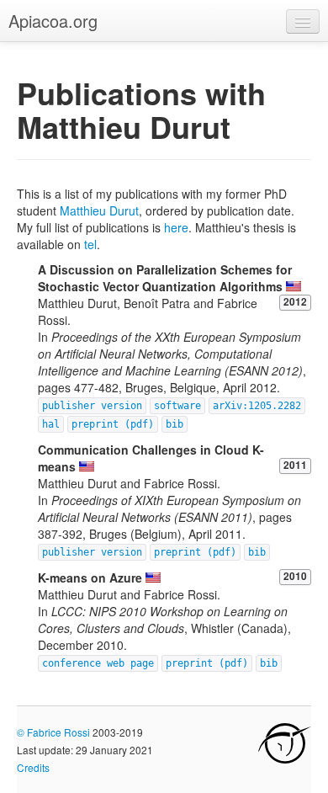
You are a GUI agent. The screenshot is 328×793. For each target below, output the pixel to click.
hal (51, 424)
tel (90, 244)
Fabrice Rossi (58, 732)
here (176, 227)
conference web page (98, 663)
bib (174, 424)
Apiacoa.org (53, 20)
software (177, 406)
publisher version (92, 406)
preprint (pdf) (112, 424)
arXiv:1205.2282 (257, 406)
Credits (33, 767)
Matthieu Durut (99, 210)
